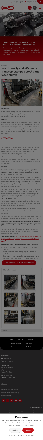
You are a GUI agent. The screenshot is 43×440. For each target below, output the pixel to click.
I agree (28, 430)
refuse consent (20, 435)
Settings (15, 430)
